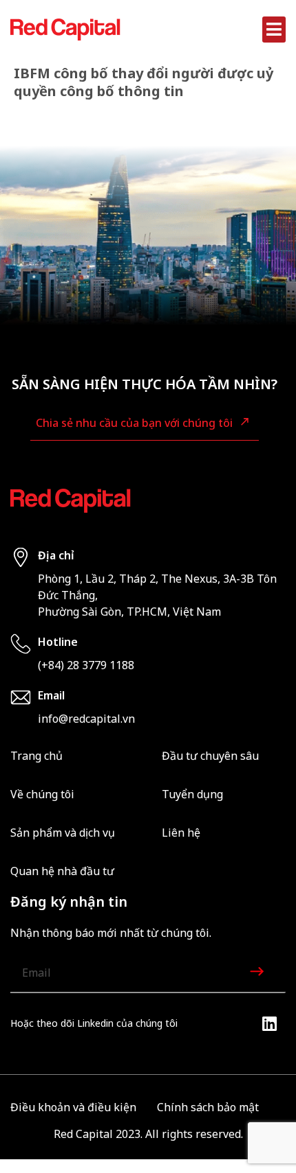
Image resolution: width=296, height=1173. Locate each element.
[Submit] (258, 973)
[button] (274, 29)
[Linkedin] (269, 1023)
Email (51, 695)
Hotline (58, 641)
